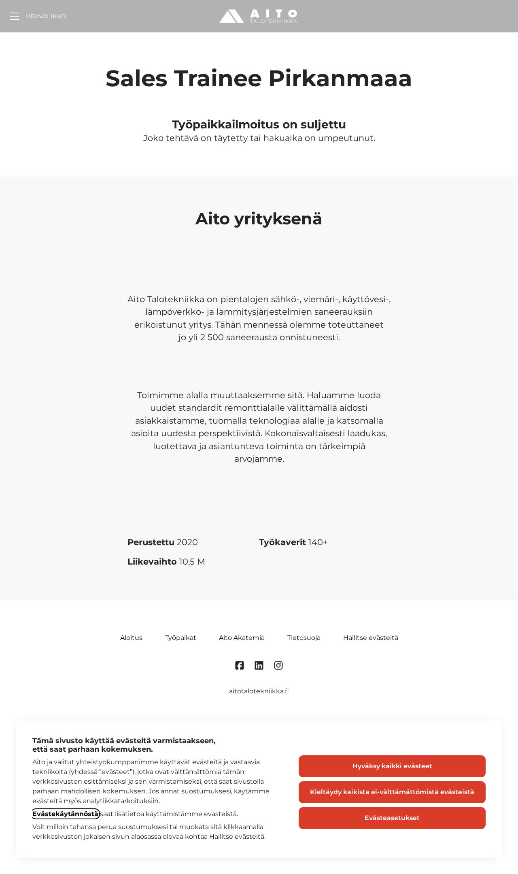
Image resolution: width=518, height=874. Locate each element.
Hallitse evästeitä (370, 638)
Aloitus (131, 638)
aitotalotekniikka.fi (259, 691)
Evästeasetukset (392, 818)
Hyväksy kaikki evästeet (392, 766)
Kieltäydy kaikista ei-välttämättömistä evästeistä (392, 792)
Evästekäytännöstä (65, 814)
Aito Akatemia (242, 638)
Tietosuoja (304, 638)
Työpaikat (180, 638)
